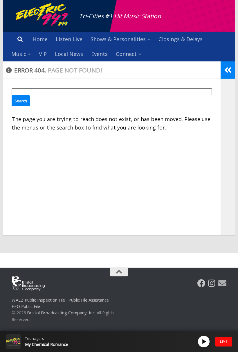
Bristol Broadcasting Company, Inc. (61, 312)
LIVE (224, 341)
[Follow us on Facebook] (201, 283)
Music (18, 53)
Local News (69, 53)
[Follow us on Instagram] (212, 283)
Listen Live (69, 39)
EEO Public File (26, 306)
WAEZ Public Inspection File (38, 300)
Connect (126, 53)
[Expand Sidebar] (228, 70)
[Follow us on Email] (222, 283)
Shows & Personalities (118, 39)
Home (40, 39)
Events (99, 53)
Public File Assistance (88, 300)
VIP (43, 53)
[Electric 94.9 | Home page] (42, 15)
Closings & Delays (180, 39)
